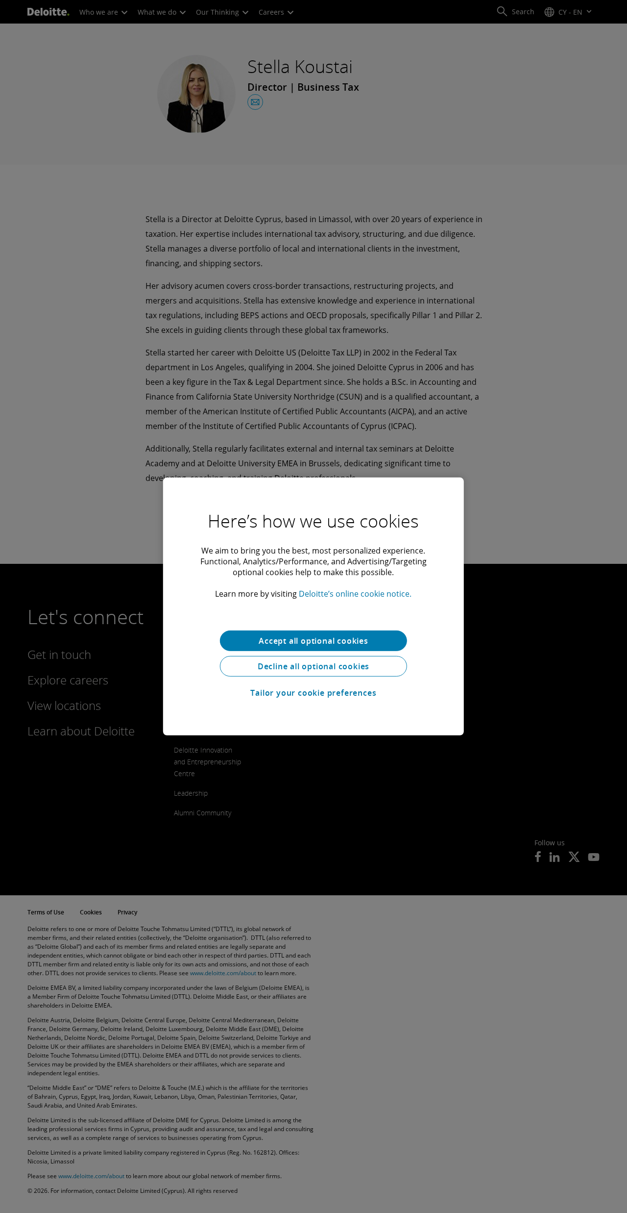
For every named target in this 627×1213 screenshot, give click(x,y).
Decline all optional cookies (313, 666)
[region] (313, 606)
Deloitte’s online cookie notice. (355, 593)
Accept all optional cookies (313, 640)
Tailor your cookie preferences (313, 692)
